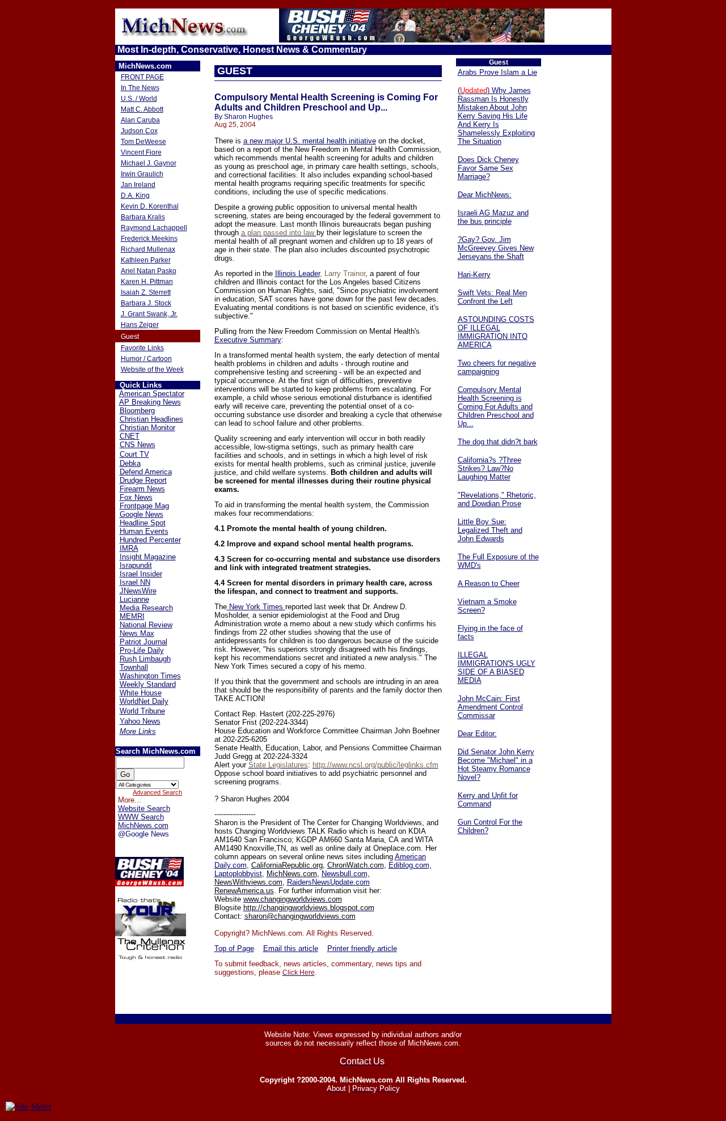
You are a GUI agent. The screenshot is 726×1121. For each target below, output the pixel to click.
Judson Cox (139, 131)
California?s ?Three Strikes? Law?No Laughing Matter (489, 468)
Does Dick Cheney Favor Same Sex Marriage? (488, 168)
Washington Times (150, 676)
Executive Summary (247, 340)
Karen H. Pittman (147, 282)
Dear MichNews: (485, 194)
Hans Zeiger (140, 325)
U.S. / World (139, 99)
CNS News (137, 444)
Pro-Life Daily (142, 650)
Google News (141, 514)
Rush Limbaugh (145, 659)
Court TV (134, 454)
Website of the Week (152, 369)
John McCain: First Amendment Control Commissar (490, 707)
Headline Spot (143, 523)
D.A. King (135, 195)
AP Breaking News (150, 402)
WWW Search (141, 817)
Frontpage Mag (144, 506)
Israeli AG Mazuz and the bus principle (493, 217)
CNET (130, 436)
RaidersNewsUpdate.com (328, 882)
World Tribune (142, 711)
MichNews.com (143, 825)
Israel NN (135, 582)
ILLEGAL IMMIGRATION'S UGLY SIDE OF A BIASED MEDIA (496, 668)
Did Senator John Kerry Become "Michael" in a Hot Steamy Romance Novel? (496, 765)
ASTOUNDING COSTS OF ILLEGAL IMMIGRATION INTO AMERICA (496, 332)
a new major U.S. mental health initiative (309, 141)
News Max (137, 633)
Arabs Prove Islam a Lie (497, 72)
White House (141, 693)
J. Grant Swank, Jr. (149, 314)
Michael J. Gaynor (148, 163)
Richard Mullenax (148, 249)
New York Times (256, 606)
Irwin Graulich (142, 174)
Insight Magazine (148, 557)
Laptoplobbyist (238, 873)
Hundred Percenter (150, 540)
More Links (138, 731)
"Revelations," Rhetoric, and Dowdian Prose (497, 499)
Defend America (146, 472)
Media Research (146, 608)
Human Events (144, 531)
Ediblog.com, (410, 865)
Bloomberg (137, 410)
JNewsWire (138, 591)
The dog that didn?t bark (498, 442)
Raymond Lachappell (154, 228)
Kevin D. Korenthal (150, 206)
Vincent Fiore (141, 152)
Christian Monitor (147, 427)
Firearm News (142, 489)
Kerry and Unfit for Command (488, 799)
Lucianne (134, 599)
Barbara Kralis (143, 217)
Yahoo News (140, 721)
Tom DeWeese (143, 142)
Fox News (136, 497)
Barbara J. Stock (146, 303)
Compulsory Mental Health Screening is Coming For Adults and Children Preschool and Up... (496, 406)
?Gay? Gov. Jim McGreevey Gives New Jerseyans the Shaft (496, 248)
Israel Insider (141, 574)
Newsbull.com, (346, 873)
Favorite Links (142, 348)
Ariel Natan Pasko (148, 271)
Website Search (144, 808)
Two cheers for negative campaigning (497, 367)
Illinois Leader (297, 273)
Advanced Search (157, 792)
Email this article (290, 948)
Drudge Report (143, 480)
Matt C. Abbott (142, 109)
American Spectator (151, 393)
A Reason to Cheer (489, 583)
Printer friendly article (362, 948)
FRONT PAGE (142, 77)
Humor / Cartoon (146, 359)
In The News (140, 88)
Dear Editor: (477, 733)
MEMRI (132, 616)
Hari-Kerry (474, 274)
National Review (146, 625)
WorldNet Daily (144, 701)
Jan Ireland (138, 185)
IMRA (129, 548)
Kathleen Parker (146, 260)
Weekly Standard (148, 684)
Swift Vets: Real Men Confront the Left (492, 296)
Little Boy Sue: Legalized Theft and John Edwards (490, 530)
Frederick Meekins (149, 239)
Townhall (134, 667)
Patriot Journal (143, 642)
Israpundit (136, 565)
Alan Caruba (140, 120)
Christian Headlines (151, 419)
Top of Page (234, 948)
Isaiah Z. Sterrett (146, 292)
